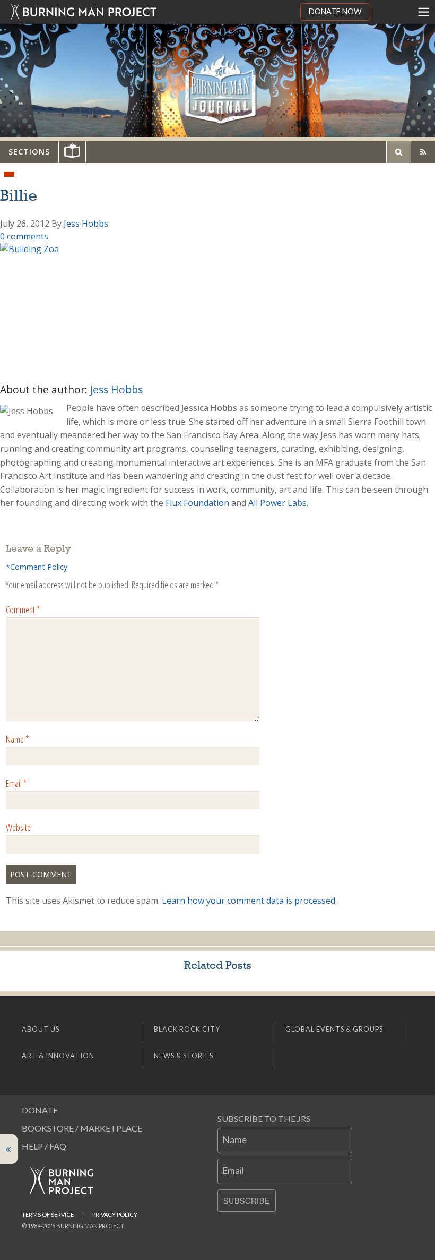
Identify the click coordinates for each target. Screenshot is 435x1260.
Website (18, 827)
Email (16, 783)
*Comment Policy (36, 567)
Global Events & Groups (334, 1029)
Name (17, 739)
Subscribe (246, 1200)
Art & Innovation (58, 1055)
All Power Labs (277, 503)
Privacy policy (114, 1214)
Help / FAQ (44, 1146)
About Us (40, 1029)
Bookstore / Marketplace (82, 1128)
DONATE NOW (335, 11)
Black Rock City (187, 1029)
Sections (29, 152)
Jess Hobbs (86, 223)
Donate (40, 1110)
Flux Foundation (197, 503)
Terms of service (48, 1214)
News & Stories (183, 1055)
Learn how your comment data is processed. (249, 900)
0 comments (24, 236)
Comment (23, 609)
